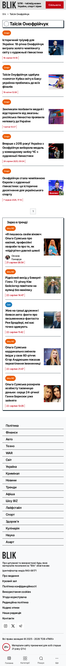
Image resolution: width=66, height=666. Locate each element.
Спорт (6, 33)
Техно (10, 446)
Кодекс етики (10, 607)
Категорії (25, 663)
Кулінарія (12, 528)
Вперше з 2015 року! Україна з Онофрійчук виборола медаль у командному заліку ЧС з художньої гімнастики (23, 149)
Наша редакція (11, 613)
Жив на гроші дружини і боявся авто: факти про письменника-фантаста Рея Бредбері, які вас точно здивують (22, 318)
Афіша (10, 494)
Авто (9, 439)
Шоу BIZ (10, 228)
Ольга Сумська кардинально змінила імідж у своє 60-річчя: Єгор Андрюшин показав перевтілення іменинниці (22, 355)
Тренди (11, 487)
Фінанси (11, 432)
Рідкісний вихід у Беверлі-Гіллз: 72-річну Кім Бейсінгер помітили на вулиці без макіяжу (23, 283)
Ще (57, 663)
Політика (12, 425)
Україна (11, 466)
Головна (9, 663)
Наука (10, 535)
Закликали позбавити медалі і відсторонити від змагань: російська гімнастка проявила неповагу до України (23, 115)
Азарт (10, 542)
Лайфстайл (13, 507)
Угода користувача (14, 597)
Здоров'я (12, 521)
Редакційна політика (15, 602)
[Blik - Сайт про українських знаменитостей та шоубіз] (9, 557)
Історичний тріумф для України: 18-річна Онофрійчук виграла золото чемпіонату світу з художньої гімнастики (23, 46)
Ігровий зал (9, 581)
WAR (9, 453)
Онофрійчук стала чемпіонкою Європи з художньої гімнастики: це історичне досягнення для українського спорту (23, 186)
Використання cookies (16, 591)
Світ (9, 304)
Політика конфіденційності (19, 586)
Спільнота (55, 5)
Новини (11, 480)
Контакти (8, 618)
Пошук (41, 663)
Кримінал (13, 473)
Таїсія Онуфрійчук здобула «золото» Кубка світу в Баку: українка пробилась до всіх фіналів (22, 80)
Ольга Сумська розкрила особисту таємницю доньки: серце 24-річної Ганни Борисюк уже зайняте (22, 392)
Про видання (10, 575)
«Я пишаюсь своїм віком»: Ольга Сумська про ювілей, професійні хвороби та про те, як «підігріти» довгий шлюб (23, 242)
